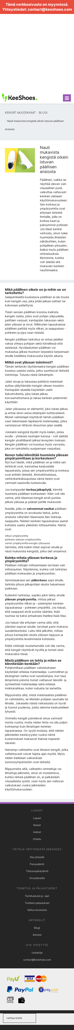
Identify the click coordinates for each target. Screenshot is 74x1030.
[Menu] (67, 98)
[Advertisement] (37, 53)
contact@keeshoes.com (50, 9)
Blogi (37, 927)
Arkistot (37, 934)
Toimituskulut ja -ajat (37, 895)
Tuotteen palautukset (37, 902)
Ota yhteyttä (37, 857)
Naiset (37, 825)
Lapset (37, 818)
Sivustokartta (37, 878)
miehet (37, 832)
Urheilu (37, 839)
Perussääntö (37, 864)
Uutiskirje (37, 952)
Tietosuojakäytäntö (37, 871)
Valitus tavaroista (37, 909)
